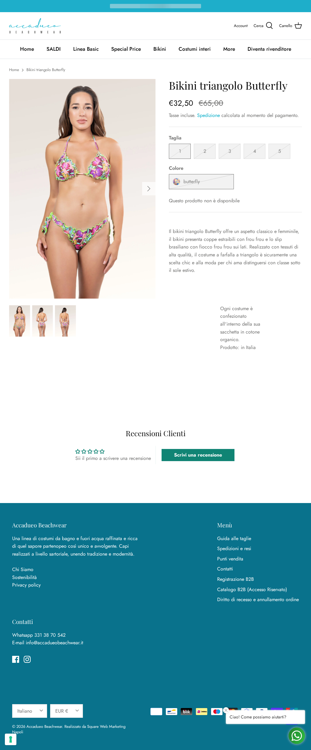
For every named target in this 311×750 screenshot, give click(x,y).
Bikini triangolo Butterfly (45, 70)
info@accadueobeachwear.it (54, 642)
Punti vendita (230, 558)
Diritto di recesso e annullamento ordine (258, 599)
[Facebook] (15, 659)
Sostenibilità (24, 577)
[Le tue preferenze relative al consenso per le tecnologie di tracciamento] (10, 739)
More (229, 49)
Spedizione (208, 115)
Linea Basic (86, 49)
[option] (82, 189)
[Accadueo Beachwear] (35, 25)
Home (27, 49)
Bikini (159, 49)
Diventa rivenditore (269, 49)
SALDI (53, 49)
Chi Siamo (22, 569)
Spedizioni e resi (234, 548)
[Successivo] (149, 188)
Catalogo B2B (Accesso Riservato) (252, 589)
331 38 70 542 (50, 635)
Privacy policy (26, 584)
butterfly (191, 181)
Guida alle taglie (234, 538)
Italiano (24, 710)
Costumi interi (195, 49)
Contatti (225, 568)
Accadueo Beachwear (44, 726)
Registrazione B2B (235, 579)
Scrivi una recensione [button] (198, 454)
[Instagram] (27, 659)
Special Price (126, 49)
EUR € (61, 710)
